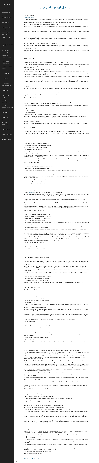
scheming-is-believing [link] (6, 102)
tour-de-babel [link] (5, 124)
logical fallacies (31, 192)
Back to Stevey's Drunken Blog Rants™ (31, 458)
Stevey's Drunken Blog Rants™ (30, 17)
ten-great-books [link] (5, 114)
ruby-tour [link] (4, 97)
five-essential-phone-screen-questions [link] (7, 45)
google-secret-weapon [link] (6, 52)
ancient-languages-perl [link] (6, 17)
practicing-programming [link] (6, 92)
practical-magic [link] (5, 90)
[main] (57, 7)
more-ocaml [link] (4, 75)
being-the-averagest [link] (6, 27)
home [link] (3, 10)
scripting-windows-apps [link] (6, 105)
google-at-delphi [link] (5, 50)
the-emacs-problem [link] (6, 119)
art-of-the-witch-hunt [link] (6, 22)
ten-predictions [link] (5, 117)
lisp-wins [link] (4, 68)
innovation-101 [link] (5, 55)
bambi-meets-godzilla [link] (6, 24)
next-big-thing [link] (5, 80)
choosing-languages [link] (6, 32)
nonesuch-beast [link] (5, 83)
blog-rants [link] (4, 29)
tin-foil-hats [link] (4, 122)
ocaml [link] (3, 88)
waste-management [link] (6, 129)
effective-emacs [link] (5, 41)
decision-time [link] (5, 34)
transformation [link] (5, 127)
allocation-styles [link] (5, 15)
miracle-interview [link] (5, 73)
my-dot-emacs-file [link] (5, 78)
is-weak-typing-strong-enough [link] (6, 58)
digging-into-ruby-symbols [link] (7, 37)
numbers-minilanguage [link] (6, 85)
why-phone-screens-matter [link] (7, 136)
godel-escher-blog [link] (5, 47)
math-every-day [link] (5, 70)
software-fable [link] (5, 109)
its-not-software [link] (5, 61)
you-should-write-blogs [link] (6, 139)
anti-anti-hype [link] (5, 19)
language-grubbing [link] (5, 63)
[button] (97, 1)
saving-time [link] (4, 100)
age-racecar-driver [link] (6, 12)
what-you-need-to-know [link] (7, 131)
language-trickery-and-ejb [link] (7, 66)
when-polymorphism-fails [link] (7, 134)
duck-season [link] (4, 39)
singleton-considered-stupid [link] (7, 107)
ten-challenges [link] (5, 112)
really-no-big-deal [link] (5, 95)
